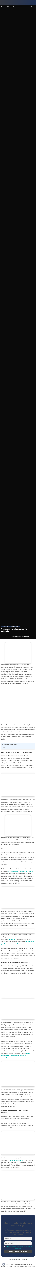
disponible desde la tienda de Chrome (20, 871)
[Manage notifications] (3, 1264)
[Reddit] (6, 636)
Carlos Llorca (4, 634)
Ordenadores (14, 626)
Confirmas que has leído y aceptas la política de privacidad (19, 1247)
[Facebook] (2, 636)
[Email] (9, 636)
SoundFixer (12, 939)
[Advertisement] (18, 705)
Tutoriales (5, 626)
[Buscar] (34, 2)
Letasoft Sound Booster (15, 1160)
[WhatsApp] (5, 636)
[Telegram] (8, 636)
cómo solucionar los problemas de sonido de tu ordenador (15, 1055)
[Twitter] (3, 636)
